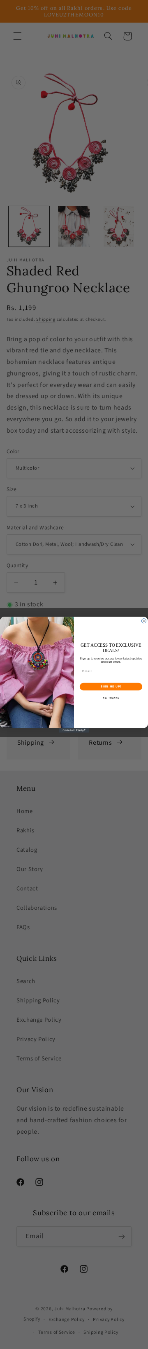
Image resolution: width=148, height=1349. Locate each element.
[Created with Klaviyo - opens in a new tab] (74, 730)
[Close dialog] (143, 620)
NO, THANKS (111, 697)
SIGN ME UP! (111, 687)
